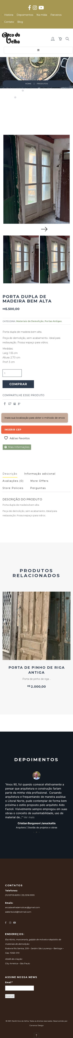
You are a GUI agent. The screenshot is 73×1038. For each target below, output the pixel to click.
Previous (28, 229)
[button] (53, 39)
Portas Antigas (53, 321)
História (8, 14)
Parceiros (55, 14)
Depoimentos (25, 14)
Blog (20, 21)
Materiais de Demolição (39, 90)
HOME (28, 84)
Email (9, 982)
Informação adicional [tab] (40, 473)
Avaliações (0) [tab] (13, 480)
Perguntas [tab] (38, 488)
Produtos (42, 84)
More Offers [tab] (39, 480)
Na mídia (41, 14)
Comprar (18, 384)
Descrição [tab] (10, 473)
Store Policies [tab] (13, 488)
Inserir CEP (13, 429)
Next (44, 229)
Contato (9, 21)
